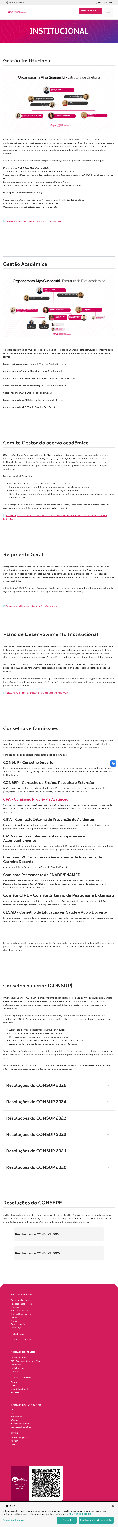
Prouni (14, 1382)
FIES (13, 1385)
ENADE (14, 1317)
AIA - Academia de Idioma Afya (25, 1361)
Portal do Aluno (18, 1357)
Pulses (14, 1413)
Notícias (15, 1321)
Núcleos (15, 1307)
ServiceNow (16, 1416)
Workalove (16, 1364)
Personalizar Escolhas (13, 1520)
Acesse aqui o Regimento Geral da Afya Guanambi (31, 606)
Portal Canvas (17, 1368)
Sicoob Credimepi (19, 1389)
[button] (90, 11)
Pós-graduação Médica (21, 1304)
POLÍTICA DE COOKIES (80, 1514)
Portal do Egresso (19, 1438)
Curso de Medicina (20, 1300)
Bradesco (15, 1392)
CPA (13, 1444)
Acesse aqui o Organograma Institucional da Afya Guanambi (37, 221)
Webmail (15, 1420)
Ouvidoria (15, 1371)
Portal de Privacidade (21, 1339)
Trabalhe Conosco (19, 1310)
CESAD (14, 1441)
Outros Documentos (21, 1314)
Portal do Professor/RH (22, 1423)
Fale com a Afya (18, 1324)
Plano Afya (16, 1327)
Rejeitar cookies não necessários (96, 1520)
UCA (13, 1409)
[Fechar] (113, 1506)
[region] (59, 1514)
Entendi (67, 1520)
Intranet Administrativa (22, 1427)
